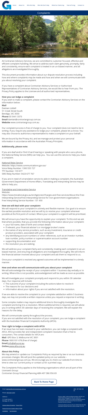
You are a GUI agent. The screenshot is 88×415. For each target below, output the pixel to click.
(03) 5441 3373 (11, 393)
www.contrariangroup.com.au (25, 122)
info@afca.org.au (16, 343)
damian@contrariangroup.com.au (24, 119)
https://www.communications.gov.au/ (28, 165)
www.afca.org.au (17, 346)
